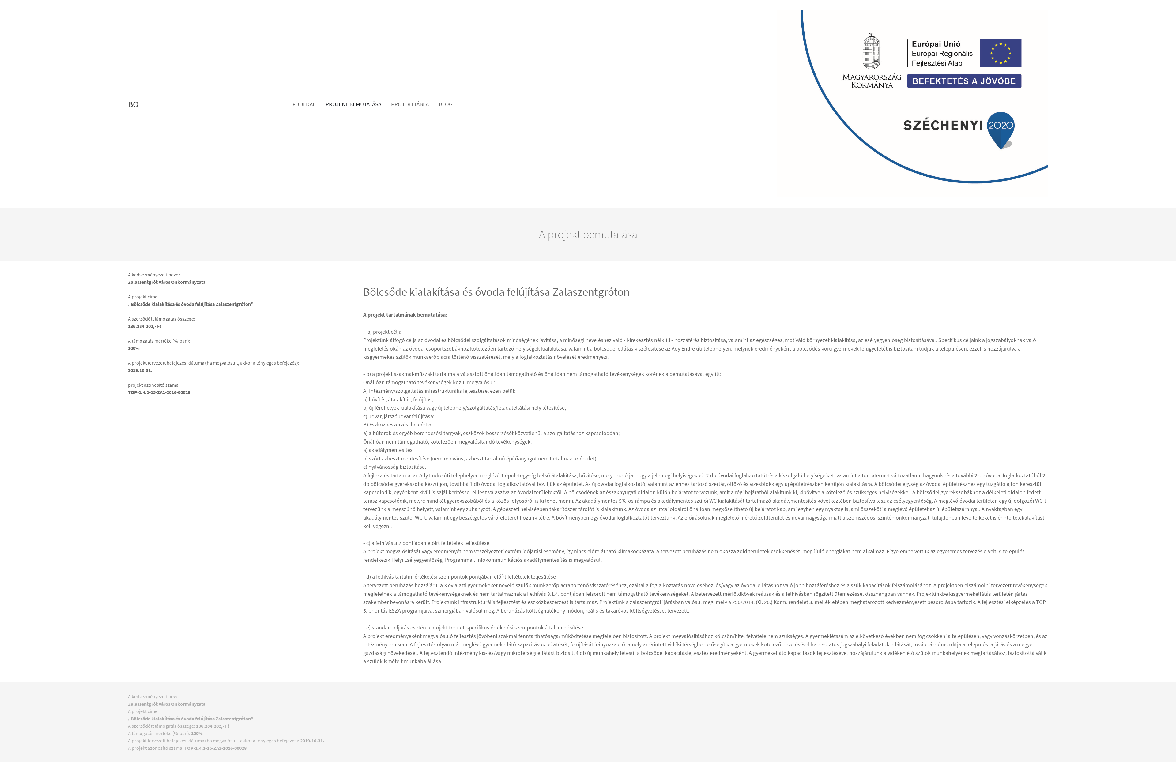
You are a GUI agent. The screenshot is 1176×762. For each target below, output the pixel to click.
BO (133, 104)
